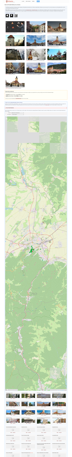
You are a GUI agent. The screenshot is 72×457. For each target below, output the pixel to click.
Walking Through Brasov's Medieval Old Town (36, 33)
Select (11, 398)
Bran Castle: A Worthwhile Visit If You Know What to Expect (37, 60)
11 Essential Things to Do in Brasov (54, 46)
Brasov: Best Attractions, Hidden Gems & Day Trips (15, 88)
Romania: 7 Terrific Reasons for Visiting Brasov (35, 74)
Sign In (38, 1)
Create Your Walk (28, 1)
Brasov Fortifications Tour (13, 46)
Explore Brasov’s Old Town (12, 74)
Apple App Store (28, 10)
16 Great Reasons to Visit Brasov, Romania (55, 74)
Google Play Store (34, 10)
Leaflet (58, 390)
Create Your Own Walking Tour (13, 33)
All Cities (23, 1)
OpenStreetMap (62, 390)
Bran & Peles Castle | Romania (12, 60)
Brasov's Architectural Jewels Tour (56, 33)
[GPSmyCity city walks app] (10, 1)
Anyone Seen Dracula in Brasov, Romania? (55, 60)
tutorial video (47, 105)
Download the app (18, 98)
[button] (42, 260)
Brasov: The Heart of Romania (33, 46)
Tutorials (33, 1)
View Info (14, 398)
